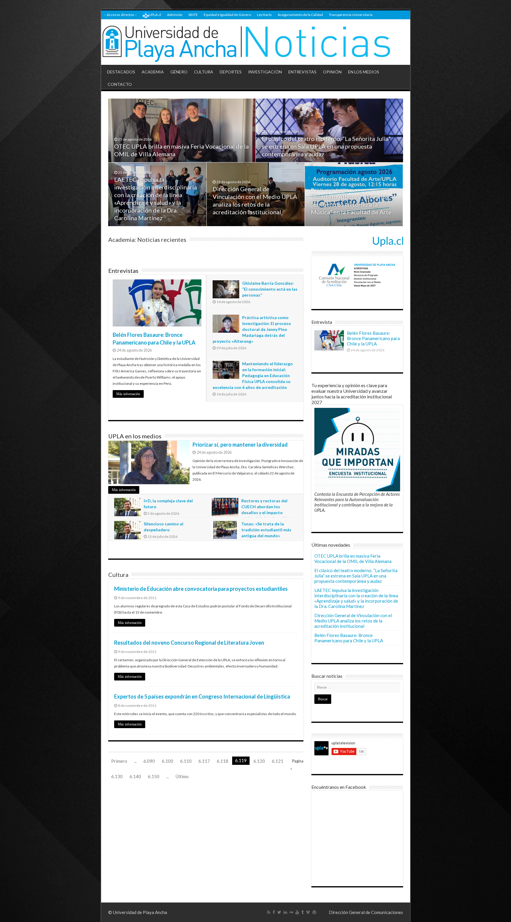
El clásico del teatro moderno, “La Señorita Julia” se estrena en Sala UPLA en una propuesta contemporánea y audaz (326, 146)
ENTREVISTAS (302, 71)
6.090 (149, 761)
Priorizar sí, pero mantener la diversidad (240, 444)
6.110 (186, 761)
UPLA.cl (155, 14)
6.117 (204, 761)
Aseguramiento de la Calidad (300, 14)
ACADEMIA (153, 71)
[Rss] (268, 912)
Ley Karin (264, 14)
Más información (128, 394)
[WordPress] (314, 912)
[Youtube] (297, 912)
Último (182, 776)
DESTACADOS (121, 71)
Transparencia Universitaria (351, 14)
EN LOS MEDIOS (363, 71)
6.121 (277, 761)
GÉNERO (178, 71)
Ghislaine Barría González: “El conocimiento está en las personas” (269, 289)
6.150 (153, 776)
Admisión (174, 14)
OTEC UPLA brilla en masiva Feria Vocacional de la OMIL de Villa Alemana (353, 558)
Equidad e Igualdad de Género (227, 14)
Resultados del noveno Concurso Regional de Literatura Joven (189, 642)
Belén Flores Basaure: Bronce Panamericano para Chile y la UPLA (373, 338)
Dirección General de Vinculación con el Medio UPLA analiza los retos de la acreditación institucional (353, 621)
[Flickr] (291, 912)
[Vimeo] (308, 912)
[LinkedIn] (285, 912)
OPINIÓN (332, 71)
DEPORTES (231, 71)
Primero (119, 761)
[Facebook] (274, 912)
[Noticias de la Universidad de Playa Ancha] (255, 42)
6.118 (222, 761)
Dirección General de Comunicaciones (366, 912)
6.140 (135, 776)
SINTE (193, 14)
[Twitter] (279, 912)
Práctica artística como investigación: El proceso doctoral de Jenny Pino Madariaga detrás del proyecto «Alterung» (252, 329)
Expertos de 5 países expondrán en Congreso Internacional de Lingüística (202, 696)
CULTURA (203, 71)
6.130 (117, 776)
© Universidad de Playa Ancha (137, 912)
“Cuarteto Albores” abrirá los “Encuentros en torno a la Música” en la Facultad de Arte (351, 204)
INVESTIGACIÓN (265, 71)
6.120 (259, 761)
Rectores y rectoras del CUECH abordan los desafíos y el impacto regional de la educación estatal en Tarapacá (250, 512)
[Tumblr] (302, 912)
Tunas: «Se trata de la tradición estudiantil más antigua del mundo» (266, 529)
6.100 (167, 761)
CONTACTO (120, 84)
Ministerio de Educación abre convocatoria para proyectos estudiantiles (201, 588)
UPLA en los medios (134, 436)
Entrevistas (123, 270)
